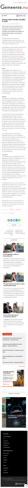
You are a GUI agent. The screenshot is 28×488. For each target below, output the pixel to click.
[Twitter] (14, 220)
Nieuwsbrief (21, 2)
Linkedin (5, 459)
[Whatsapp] (19, 220)
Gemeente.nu (14, 8)
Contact (15, 2)
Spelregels (5, 472)
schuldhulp (18, 209)
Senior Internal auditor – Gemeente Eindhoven (13, 362)
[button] (23, 426)
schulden (11, 209)
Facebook (5, 455)
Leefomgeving (6, 447)
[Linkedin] (16, 220)
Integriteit (5, 445)
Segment (4, 398)
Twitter (4, 457)
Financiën (5, 440)
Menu (5, 15)
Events (4, 462)
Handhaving (6, 443)
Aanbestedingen (7, 436)
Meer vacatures (22, 366)
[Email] (8, 220)
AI (3, 438)
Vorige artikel (10, 230)
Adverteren (5, 468)
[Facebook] (11, 220)
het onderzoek (17, 52)
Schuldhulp (11, 213)
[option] (14, 412)
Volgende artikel (18, 230)
